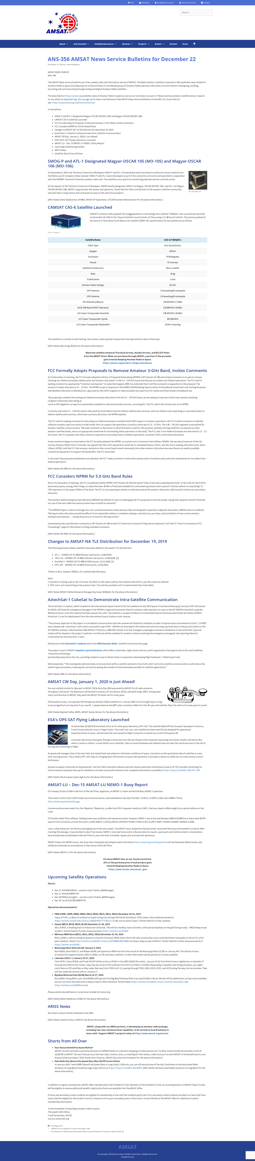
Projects (142, 44)
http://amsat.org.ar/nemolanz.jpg (63, 801)
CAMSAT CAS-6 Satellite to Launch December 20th (70, 1128)
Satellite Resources (104, 44)
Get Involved (80, 44)
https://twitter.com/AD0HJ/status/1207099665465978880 (102, 941)
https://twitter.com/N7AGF (116, 931)
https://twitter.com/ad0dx (144, 981)
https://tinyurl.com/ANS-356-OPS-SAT (182, 770)
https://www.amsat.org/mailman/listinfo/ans (73, 102)
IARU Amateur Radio (107, 643)
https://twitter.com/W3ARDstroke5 (71, 985)
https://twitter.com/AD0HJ (67, 944)
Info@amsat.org (127, 1157)
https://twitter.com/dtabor (170, 981)
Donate (173, 44)
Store (185, 44)
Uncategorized (57, 1126)
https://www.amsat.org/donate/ (152, 1033)
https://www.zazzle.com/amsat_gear (127, 869)
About (62, 44)
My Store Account (188, 2)
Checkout (145, 2)
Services (126, 44)
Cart (132, 2)
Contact (206, 2)
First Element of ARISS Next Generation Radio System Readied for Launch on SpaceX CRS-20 (87, 1131)
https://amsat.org (73, 95)
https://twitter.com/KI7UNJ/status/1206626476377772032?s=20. (85, 920)
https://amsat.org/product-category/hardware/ (127, 362)
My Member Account (165, 2)
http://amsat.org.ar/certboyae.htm (150, 842)
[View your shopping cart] (194, 44)
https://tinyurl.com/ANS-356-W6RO (125, 1067)
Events (158, 44)
